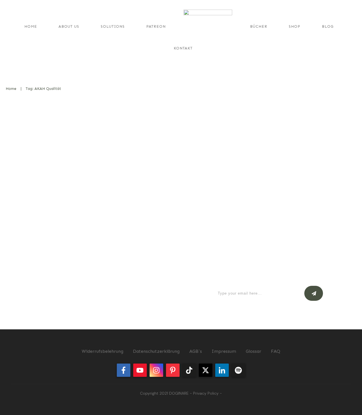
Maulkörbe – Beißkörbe (48, 118)
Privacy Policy (206, 393)
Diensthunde (155, 135)
